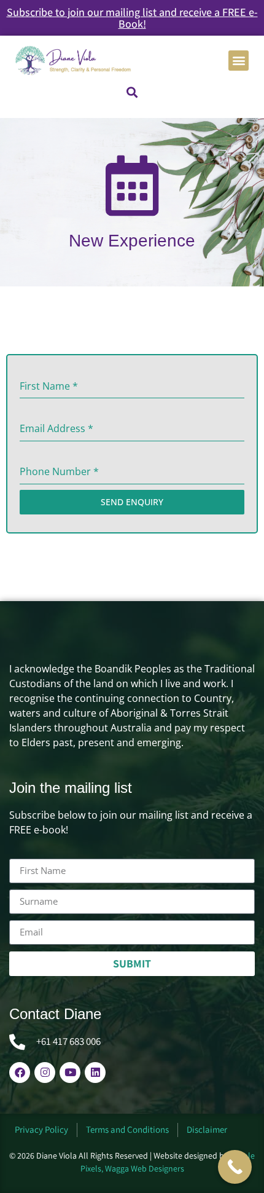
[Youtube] (70, 1072)
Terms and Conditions (127, 1129)
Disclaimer (207, 1129)
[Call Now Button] (235, 1167)
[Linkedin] (95, 1072)
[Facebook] (19, 1072)
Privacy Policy (41, 1129)
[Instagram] (44, 1072)
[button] (238, 60)
